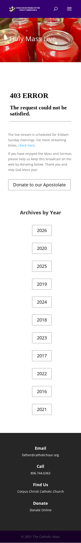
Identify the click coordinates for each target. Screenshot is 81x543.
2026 (42, 230)
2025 (42, 266)
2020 (42, 248)
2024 (42, 302)
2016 (42, 391)
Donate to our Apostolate (39, 185)
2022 (42, 374)
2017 (42, 356)
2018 (42, 320)
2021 (42, 409)
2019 (42, 284)
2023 (42, 338)
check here (26, 145)
